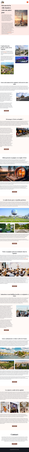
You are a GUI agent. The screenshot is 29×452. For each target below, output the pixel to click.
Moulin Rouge (9, 32)
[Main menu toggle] (27, 2)
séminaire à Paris (26, 258)
